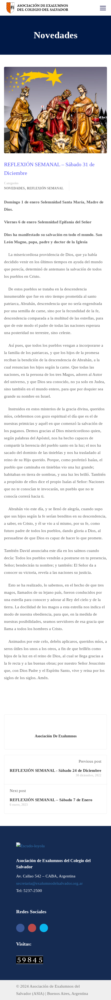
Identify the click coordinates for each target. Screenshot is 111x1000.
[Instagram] (32, 928)
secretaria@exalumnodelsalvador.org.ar (49, 883)
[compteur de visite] (29, 959)
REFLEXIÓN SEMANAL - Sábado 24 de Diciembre (55, 770)
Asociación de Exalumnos (56, 736)
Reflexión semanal (45, 188)
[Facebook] (20, 928)
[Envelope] (44, 928)
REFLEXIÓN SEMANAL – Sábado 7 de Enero (51, 800)
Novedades (14, 188)
